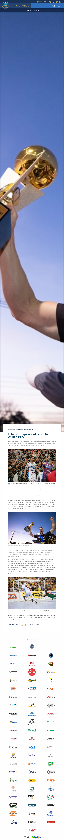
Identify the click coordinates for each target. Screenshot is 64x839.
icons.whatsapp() (29, 624)
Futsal (22, 6)
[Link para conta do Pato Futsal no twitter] (59, 1)
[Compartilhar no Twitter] (26, 624)
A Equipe (36, 10)
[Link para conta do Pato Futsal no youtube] (56, 1)
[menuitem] (53, 5)
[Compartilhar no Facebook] (22, 624)
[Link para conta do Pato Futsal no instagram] (53, 1)
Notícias (29, 10)
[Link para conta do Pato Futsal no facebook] (50, 1)
